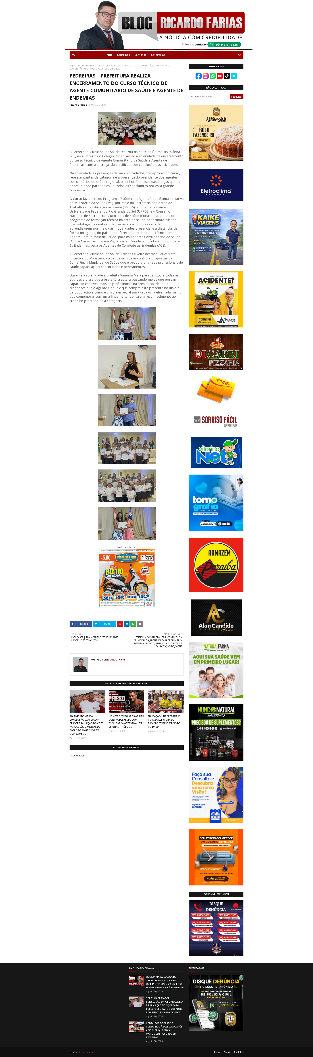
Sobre (227, 1052)
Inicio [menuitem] (109, 54)
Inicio (217, 1052)
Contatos (238, 1052)
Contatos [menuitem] (140, 54)
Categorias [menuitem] (158, 54)
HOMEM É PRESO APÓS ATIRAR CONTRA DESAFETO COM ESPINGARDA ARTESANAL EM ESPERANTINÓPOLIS (126, 721)
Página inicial (76, 65)
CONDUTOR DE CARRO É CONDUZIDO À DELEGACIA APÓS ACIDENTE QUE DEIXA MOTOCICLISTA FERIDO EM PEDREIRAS (164, 1030)
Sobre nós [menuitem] (123, 54)
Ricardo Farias (78, 104)
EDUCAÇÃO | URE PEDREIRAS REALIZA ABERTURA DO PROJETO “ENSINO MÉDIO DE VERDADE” (164, 721)
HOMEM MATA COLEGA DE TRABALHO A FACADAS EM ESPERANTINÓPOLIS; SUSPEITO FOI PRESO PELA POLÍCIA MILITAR (165, 982)
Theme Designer (86, 1052)
